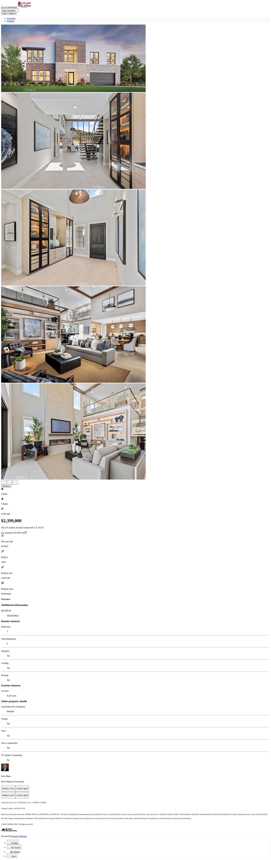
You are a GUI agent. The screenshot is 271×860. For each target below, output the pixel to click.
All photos (6, 486)
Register (12, 13)
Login (4, 13)
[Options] (4, 482)
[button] (135, 59)
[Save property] (9, 482)
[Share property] (15, 482)
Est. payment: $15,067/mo (13, 533)
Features (10, 21)
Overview (11, 18)
